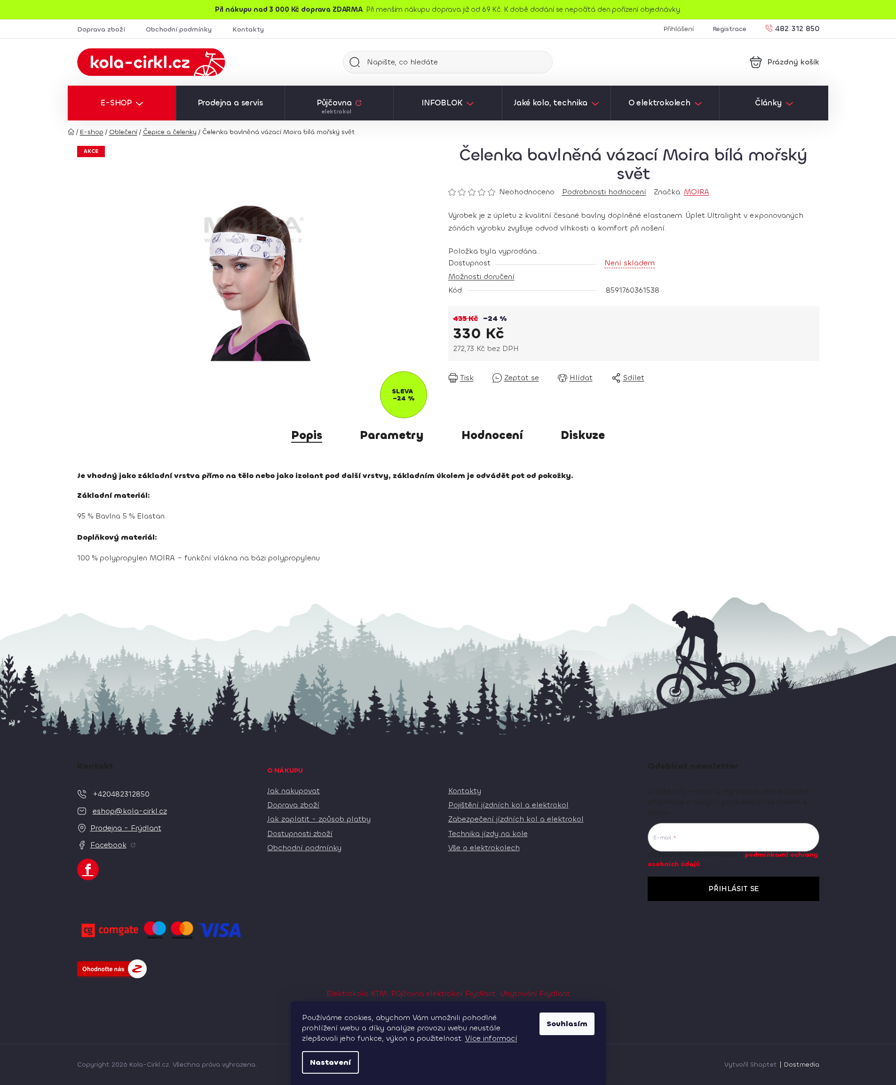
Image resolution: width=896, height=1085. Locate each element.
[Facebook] (88, 869)
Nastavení (330, 1062)
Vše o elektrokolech (484, 848)
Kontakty (248, 29)
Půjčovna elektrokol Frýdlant (443, 993)
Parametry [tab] (392, 435)
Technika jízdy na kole (488, 833)
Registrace (729, 28)
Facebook (108, 845)
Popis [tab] (306, 435)
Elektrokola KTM (356, 993)
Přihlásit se (733, 889)
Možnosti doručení (481, 276)
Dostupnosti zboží (300, 833)
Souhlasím (567, 1024)
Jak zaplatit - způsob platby (319, 819)
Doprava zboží (101, 29)
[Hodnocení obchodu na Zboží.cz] (112, 968)
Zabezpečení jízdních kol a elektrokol (516, 819)
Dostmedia (801, 1064)
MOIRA (696, 192)
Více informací (491, 1038)
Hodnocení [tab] (492, 435)
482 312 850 (797, 28)
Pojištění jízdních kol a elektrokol (508, 805)
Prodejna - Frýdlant (125, 828)
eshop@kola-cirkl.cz (130, 811)
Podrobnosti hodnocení (604, 192)
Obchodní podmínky (179, 29)
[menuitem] (122, 103)
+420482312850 (121, 794)
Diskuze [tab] (583, 435)
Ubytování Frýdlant (535, 993)
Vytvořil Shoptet (750, 1064)
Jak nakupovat (293, 791)
